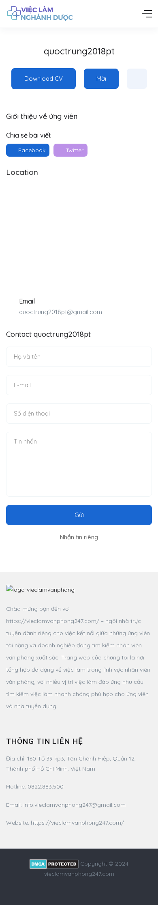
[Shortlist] (137, 79)
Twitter (73, 150)
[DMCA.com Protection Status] (54, 863)
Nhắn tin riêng (79, 537)
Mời (101, 78)
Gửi (79, 515)
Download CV (43, 78)
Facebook (31, 150)
